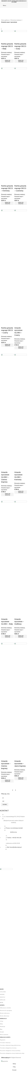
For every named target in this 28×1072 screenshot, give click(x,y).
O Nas (1, 1021)
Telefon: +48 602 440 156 (14, 837)
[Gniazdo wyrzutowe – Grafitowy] (20, 559)
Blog (1, 1029)
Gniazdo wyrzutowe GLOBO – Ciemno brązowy (5, 477)
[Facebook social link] (1, 986)
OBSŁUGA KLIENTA (5, 1037)
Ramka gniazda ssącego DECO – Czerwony (20, 188)
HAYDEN (2, 994)
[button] (7, 61)
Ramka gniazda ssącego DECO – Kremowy (7, 188)
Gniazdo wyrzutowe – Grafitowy (19, 621)
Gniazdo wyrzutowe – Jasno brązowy (20, 763)
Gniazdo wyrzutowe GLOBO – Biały (7, 621)
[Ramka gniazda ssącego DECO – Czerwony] (20, 126)
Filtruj (5, 804)
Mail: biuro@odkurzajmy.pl (14, 847)
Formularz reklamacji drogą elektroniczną (10, 1045)
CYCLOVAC (3, 991)
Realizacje (2, 1026)
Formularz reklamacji (5, 1042)
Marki (2, 989)
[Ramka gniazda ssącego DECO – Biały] (7, 36)
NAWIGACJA (3, 1018)
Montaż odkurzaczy (5, 1013)
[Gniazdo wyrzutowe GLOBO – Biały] (7, 559)
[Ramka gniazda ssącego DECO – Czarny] (7, 268)
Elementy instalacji (6, 52)
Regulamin (2, 1039)
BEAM (1, 1002)
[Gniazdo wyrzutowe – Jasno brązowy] (20, 701)
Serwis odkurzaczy (4, 1015)
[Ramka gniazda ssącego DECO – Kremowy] (7, 126)
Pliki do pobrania (4, 1034)
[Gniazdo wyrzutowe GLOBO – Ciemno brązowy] (7, 412)
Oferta (2, 1005)
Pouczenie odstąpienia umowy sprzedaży (10, 1050)
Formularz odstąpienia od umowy (8, 1048)
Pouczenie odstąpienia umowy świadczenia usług (12, 1053)
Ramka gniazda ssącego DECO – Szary (20, 46)
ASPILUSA (2, 999)
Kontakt (2, 1032)
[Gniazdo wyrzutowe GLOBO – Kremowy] (20, 412)
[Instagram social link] (4, 986)
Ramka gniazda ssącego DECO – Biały (7, 46)
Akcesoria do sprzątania (6, 1010)
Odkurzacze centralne (5, 1007)
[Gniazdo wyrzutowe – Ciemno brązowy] (7, 701)
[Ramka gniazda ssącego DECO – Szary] (20, 36)
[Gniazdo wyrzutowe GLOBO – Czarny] (20, 268)
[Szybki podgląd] (3, 65)
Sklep (1, 1023)
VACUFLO (2, 997)
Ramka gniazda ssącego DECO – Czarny (7, 330)
